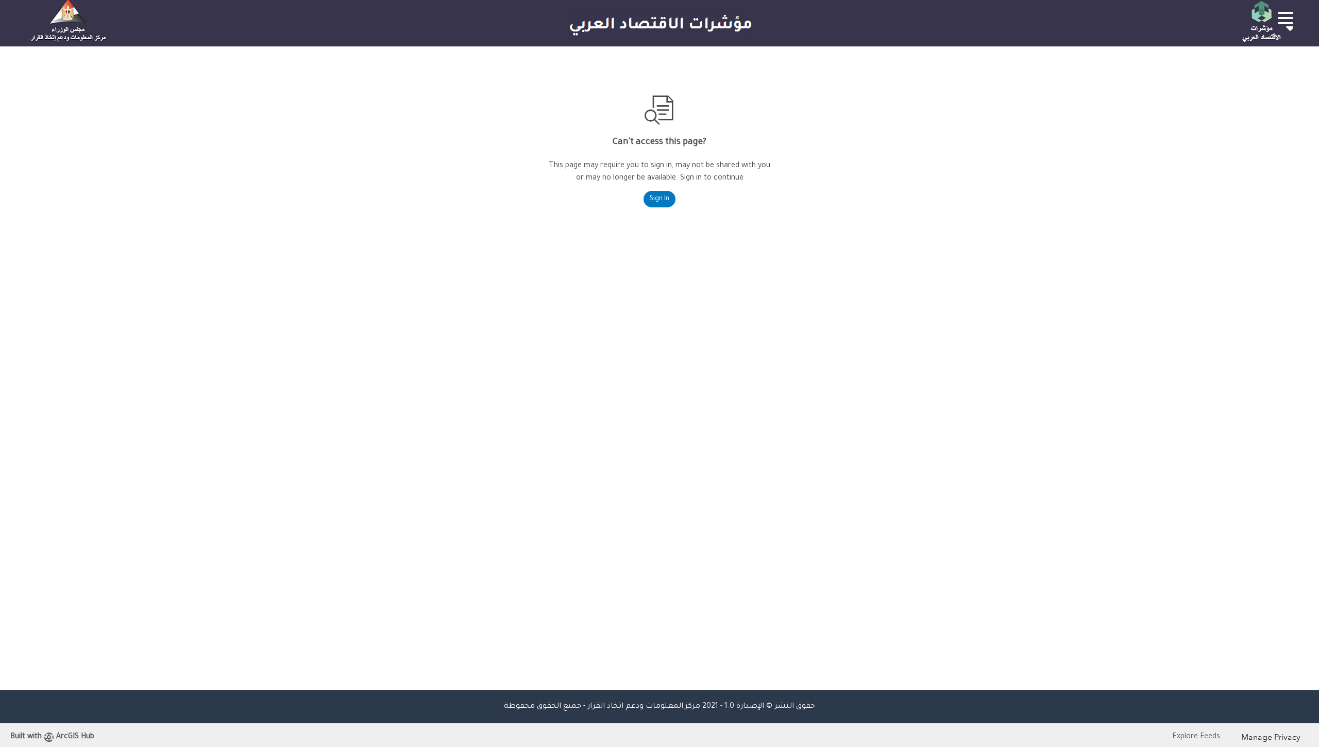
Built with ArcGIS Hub (52, 737)
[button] (1285, 18)
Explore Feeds (1196, 737)
